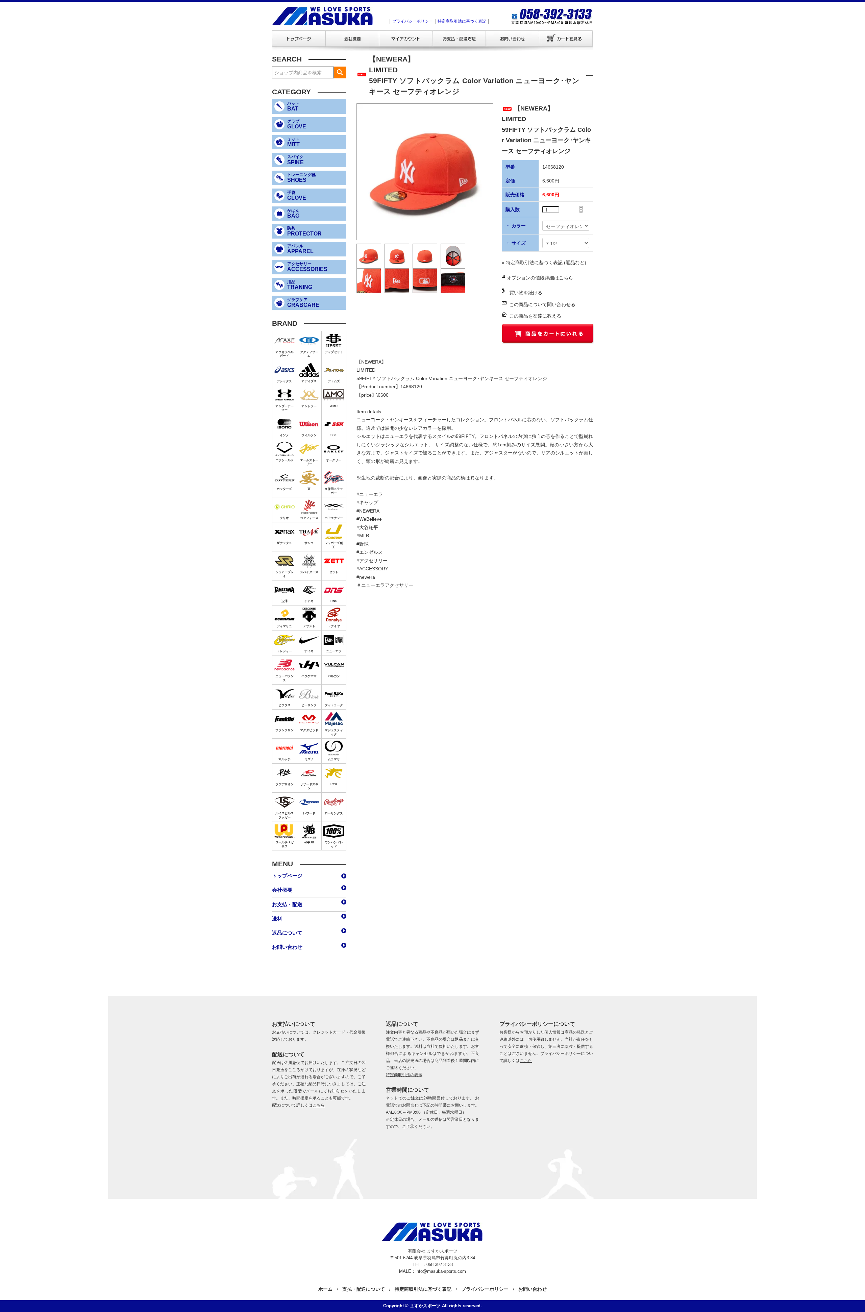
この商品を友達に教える (535, 316)
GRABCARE (303, 303)
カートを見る (566, 38)
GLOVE (296, 124)
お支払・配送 (459, 38)
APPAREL (300, 249)
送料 (277, 918)
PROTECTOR (304, 231)
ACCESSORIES (307, 267)
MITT (293, 142)
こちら (319, 1105)
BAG (293, 213)
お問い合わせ (512, 38)
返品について (287, 933)
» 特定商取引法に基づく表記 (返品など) (544, 262)
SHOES (301, 178)
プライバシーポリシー (412, 21)
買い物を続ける (525, 292)
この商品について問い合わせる (542, 304)
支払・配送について (363, 1289)
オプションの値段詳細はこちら (540, 277)
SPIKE (295, 160)
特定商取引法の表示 (404, 1074)
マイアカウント (405, 38)
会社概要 (352, 38)
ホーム (325, 1289)
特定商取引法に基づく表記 (462, 21)
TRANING (299, 285)
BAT (293, 106)
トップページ (298, 38)
